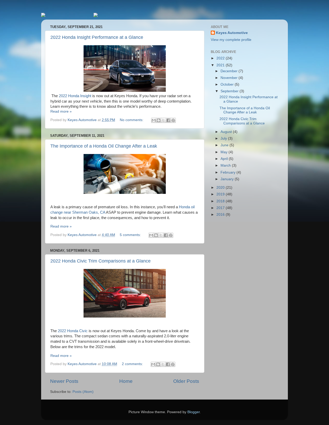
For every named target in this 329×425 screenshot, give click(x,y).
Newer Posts (64, 381)
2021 (221, 65)
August (227, 132)
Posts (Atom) (83, 392)
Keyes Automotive (232, 33)
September (230, 91)
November (230, 78)
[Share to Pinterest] (173, 120)
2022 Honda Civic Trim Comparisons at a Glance (100, 261)
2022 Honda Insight (75, 96)
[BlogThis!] (158, 120)
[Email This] (153, 120)
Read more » (61, 111)
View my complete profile (231, 40)
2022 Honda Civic (73, 331)
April (225, 159)
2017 (221, 208)
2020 (221, 187)
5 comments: (131, 235)
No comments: (132, 120)
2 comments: (133, 364)
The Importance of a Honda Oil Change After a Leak (103, 146)
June (225, 145)
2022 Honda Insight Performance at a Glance (96, 37)
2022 (221, 58)
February (228, 172)
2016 (221, 214)
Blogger (193, 412)
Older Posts (186, 381)
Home (126, 381)
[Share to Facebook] (168, 120)
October (228, 84)
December (230, 71)
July (224, 138)
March (226, 165)
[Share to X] (163, 120)
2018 (221, 201)
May (225, 152)
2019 (221, 194)
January (228, 179)
